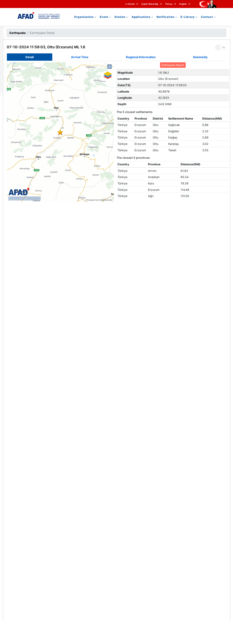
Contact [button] (207, 17)
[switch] (220, 47)
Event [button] (104, 17)
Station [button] (119, 17)
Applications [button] (141, 17)
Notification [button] (165, 17)
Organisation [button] (84, 17)
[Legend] (107, 75)
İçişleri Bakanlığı (149, 4)
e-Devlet (130, 4)
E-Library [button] (188, 17)
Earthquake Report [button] (173, 65)
